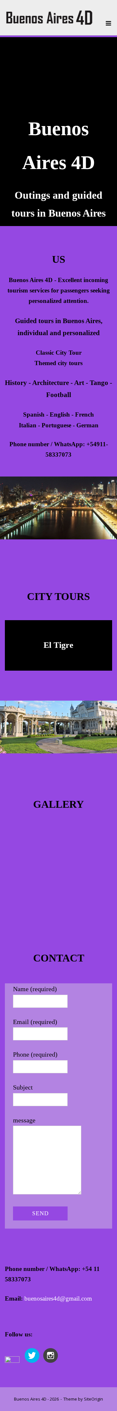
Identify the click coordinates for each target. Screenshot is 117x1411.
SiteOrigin (93, 1399)
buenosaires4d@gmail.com (58, 1298)
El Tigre (58, 645)
